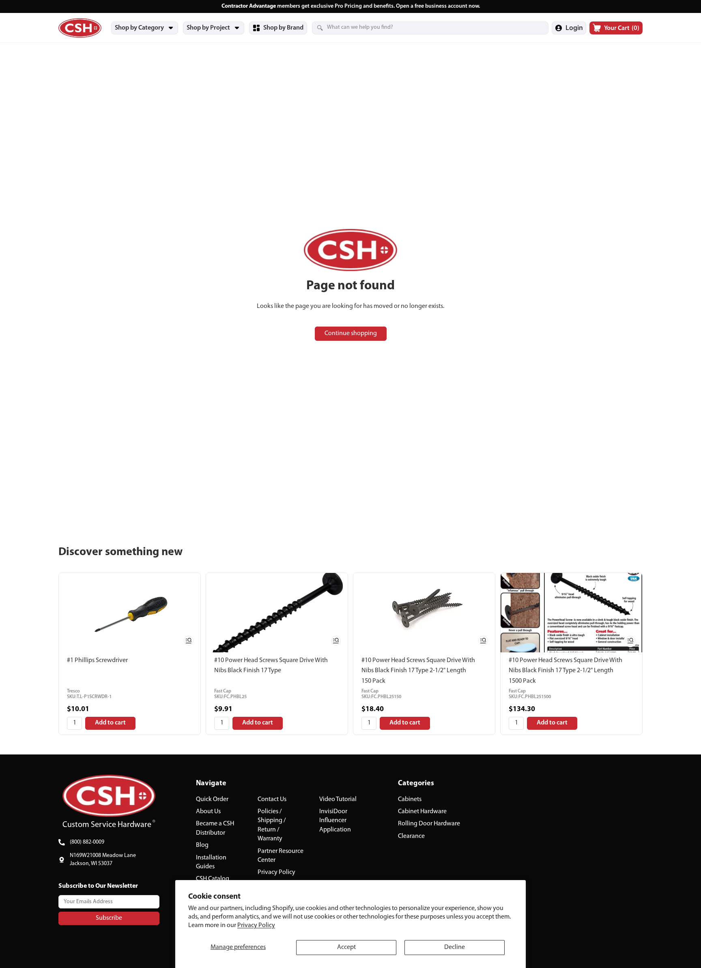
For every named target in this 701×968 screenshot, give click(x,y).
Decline (454, 947)
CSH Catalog (212, 879)
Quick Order (212, 799)
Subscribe (109, 918)
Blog (202, 845)
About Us (208, 811)
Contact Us (272, 799)
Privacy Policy (256, 925)
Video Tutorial (338, 799)
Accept (346, 947)
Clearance (411, 836)
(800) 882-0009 (87, 842)
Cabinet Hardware (422, 811)
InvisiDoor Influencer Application (335, 820)
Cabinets (409, 799)
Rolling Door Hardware (429, 824)
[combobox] (420, 27)
